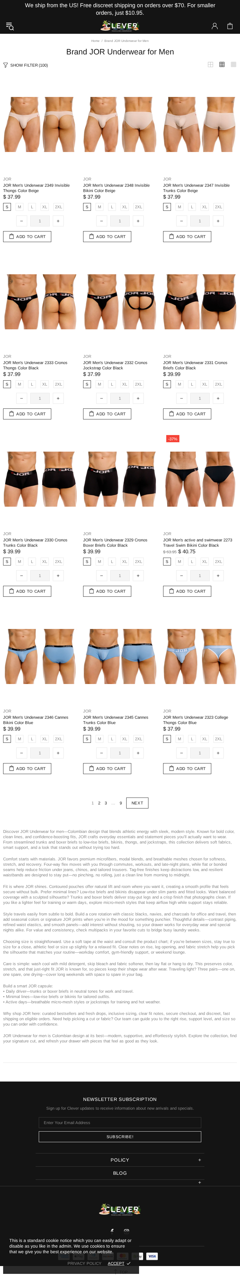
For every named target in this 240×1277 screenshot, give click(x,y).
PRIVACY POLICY (85, 1263)
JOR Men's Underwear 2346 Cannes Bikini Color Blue (35, 720)
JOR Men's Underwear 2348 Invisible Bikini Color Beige (116, 188)
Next (137, 803)
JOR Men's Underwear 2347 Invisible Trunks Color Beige (196, 188)
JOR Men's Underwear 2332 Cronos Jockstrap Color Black (115, 365)
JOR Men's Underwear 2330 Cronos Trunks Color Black (35, 543)
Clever (120, 26)
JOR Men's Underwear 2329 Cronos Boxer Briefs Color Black (115, 543)
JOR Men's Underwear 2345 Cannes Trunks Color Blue (115, 720)
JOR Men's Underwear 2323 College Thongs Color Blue (195, 720)
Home (95, 41)
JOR (7, 179)
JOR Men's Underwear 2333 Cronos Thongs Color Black (35, 365)
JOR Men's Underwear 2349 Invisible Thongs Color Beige (36, 188)
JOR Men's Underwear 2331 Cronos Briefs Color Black (195, 365)
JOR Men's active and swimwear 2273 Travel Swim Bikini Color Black (197, 543)
